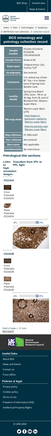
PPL (41, 222)
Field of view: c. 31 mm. (15, 328)
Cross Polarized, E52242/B (9, 268)
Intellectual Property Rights (17, 407)
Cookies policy (10, 391)
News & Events (37, 9)
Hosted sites (38, 3)
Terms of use (9, 397)
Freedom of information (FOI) (18, 402)
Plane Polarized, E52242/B (9, 286)
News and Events (12, 364)
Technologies (27, 27)
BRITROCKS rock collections (16, 31)
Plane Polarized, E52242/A (9, 213)
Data (15, 27)
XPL (15, 222)
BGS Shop (22, 3)
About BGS (8, 359)
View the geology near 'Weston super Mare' (36, 128)
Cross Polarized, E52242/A (9, 195)
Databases (43, 27)
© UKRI (19, 424)
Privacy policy (10, 386)
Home (6, 27)
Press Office (9, 374)
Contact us (8, 369)
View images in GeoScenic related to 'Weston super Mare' (35, 118)
